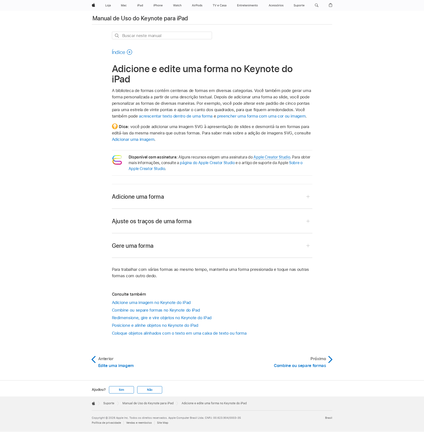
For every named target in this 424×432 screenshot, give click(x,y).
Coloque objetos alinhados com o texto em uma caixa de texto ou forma (179, 333)
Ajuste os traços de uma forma (151, 221)
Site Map (162, 422)
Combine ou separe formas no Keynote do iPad (156, 310)
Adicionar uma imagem (133, 139)
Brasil (328, 417)
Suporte (108, 403)
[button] (316, 5)
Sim (121, 390)
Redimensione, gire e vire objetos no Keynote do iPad (162, 317)
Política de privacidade (106, 422)
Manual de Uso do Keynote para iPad (140, 18)
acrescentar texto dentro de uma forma (175, 116)
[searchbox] (162, 35)
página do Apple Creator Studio (207, 162)
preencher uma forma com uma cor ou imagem (261, 116)
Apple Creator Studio (271, 157)
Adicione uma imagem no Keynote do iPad (151, 302)
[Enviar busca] (117, 35)
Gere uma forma (133, 245)
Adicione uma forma (138, 196)
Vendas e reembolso (139, 422)
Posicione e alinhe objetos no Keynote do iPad (155, 325)
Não (149, 390)
